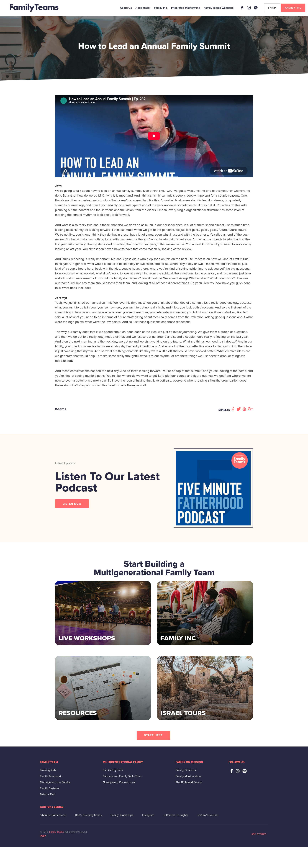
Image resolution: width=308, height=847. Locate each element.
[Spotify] (256, 7)
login (43, 836)
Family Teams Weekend (218, 8)
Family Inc (293, 7)
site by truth (258, 834)
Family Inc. (161, 8)
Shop (272, 7)
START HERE (153, 735)
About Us (126, 8)
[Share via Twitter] (239, 409)
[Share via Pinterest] (245, 409)
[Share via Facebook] (233, 409)
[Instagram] (249, 7)
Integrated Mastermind (185, 8)
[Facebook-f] (232, 771)
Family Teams (56, 831)
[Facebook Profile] (242, 7)
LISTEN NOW (72, 503)
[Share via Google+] (250, 409)
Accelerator (142, 8)
